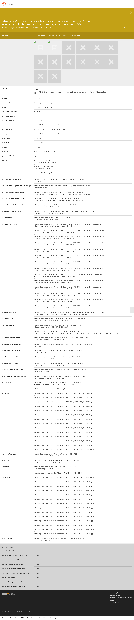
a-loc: (13, 370)
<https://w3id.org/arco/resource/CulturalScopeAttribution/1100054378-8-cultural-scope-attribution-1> (65, 212)
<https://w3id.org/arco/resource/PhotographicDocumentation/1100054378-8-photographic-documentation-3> (68, 269)
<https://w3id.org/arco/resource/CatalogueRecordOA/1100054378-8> (56, 206)
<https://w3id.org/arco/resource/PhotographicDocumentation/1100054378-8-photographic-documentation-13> (69, 250)
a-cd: (6, 125)
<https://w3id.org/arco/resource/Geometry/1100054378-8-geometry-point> (57, 383)
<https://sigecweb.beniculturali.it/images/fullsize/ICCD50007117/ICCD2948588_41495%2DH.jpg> (64, 393)
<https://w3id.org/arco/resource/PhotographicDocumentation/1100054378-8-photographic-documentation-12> (69, 244)
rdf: (4, 160)
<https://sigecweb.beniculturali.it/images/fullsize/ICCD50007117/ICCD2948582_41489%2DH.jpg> (64, 406)
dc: (4, 98)
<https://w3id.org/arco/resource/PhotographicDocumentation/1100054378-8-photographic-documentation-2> (68, 263)
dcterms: (10, 454)
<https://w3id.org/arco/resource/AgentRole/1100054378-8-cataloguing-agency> (59, 326)
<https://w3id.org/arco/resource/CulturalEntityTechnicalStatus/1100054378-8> (58, 364)
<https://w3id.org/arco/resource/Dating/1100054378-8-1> (52, 218)
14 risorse (37, 560)
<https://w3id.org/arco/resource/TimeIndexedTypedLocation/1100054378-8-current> (60, 377)
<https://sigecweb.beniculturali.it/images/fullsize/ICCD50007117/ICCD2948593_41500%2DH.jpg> (64, 449)
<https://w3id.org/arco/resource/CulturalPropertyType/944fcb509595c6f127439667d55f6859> (63, 345)
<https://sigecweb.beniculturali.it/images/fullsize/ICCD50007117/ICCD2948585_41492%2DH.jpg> (64, 419)
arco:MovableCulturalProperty (43, 174)
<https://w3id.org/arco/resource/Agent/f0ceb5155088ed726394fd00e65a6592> (59, 180)
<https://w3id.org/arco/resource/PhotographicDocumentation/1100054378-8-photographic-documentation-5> (68, 281)
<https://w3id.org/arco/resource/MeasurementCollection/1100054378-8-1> (57, 358)
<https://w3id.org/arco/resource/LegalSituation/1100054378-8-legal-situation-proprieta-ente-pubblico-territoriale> (69, 313)
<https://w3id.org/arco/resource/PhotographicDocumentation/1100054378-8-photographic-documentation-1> (68, 225)
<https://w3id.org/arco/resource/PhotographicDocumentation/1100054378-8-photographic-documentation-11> (69, 237)
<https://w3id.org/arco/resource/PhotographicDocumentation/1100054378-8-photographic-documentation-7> (68, 294)
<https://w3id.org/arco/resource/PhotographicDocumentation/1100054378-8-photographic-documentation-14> (69, 256)
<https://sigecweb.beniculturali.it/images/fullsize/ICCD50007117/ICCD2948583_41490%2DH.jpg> (64, 410)
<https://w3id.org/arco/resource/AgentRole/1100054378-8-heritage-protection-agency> (79, 332)
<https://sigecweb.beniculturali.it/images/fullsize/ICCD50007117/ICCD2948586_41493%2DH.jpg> (64, 423)
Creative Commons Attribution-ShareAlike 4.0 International (26, 618)
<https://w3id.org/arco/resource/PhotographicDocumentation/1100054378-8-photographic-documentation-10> (69, 231)
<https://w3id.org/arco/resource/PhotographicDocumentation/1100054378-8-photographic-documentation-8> (68, 300)
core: (7, 129)
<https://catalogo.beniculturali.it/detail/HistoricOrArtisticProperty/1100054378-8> (59, 473)
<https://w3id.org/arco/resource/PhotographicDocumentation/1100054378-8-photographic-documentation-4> (68, 275)
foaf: (6, 477)
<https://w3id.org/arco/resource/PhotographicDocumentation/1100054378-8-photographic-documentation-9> (68, 307)
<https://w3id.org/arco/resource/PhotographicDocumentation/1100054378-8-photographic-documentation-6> (68, 288)
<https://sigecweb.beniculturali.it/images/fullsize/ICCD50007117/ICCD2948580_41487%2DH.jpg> (64, 397)
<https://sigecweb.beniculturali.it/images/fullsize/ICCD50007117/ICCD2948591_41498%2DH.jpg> (64, 441)
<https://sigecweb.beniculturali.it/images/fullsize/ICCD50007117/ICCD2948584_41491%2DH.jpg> (64, 415)
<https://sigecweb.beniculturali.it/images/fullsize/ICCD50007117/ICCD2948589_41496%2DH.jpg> (64, 432)
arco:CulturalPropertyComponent (45, 161)
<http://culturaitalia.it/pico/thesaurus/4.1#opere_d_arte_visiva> (53, 389)
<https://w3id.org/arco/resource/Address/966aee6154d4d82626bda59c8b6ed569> (60, 370)
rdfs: (6, 35)
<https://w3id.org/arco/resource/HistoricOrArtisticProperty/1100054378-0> (59, 199)
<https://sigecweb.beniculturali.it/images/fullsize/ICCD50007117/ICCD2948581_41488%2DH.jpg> (64, 402)
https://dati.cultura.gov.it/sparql (121, 593)
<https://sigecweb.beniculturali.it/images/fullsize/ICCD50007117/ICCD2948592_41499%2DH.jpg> (64, 445)
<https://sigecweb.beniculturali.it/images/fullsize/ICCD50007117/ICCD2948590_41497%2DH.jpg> (64, 436)
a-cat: (14, 205)
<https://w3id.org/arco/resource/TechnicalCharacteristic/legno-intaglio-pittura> (58, 351)
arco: (9, 111)
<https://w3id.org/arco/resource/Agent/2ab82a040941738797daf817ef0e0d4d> (63, 193)
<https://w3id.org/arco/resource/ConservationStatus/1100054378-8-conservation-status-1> (63, 339)
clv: (7, 382)
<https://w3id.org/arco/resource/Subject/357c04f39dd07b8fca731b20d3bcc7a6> (59, 319)
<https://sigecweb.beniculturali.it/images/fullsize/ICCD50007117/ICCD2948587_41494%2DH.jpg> (64, 428)
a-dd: (11, 338)
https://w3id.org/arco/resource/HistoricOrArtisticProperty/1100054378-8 (27, 28)
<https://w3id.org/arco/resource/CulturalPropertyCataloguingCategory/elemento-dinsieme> (62, 187)
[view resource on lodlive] (131, 12)
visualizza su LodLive (114, 595)
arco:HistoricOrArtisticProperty (43, 167)
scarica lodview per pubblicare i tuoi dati (16, 611)
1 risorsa (36, 551)
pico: (11, 156)
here (62, 618)
